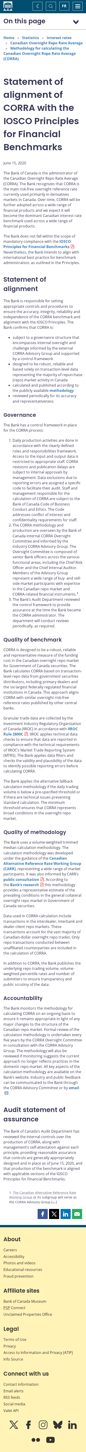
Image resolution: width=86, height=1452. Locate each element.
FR (64, 5)
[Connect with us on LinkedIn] (72, 1428)
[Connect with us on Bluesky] (58, 1428)
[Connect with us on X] (14, 1428)
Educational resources (22, 1269)
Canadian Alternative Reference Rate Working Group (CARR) (42, 863)
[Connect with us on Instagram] (43, 1428)
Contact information (21, 1384)
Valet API (11, 1410)
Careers (10, 1249)
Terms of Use (14, 1339)
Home (8, 37)
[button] (43, 1214)
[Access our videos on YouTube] (50, 1443)
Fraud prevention (18, 1276)
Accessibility (13, 1256)
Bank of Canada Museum (24, 1301)
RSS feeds (11, 1397)
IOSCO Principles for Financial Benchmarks (37, 244)
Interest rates (59, 37)
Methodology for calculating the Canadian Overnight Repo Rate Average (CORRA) (39, 53)
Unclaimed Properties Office (27, 1314)
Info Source (13, 1359)
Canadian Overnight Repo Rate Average (46, 42)
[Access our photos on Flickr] (36, 1443)
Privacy (9, 1346)
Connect (14, 1307)
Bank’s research (24, 884)
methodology (62, 390)
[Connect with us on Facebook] (29, 1428)
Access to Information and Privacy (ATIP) (38, 1352)
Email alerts (13, 1390)
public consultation (21, 879)
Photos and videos (19, 1262)
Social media (14, 1404)
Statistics (30, 37)
